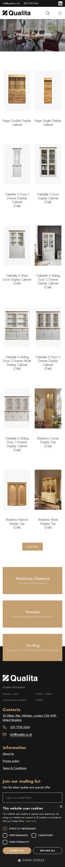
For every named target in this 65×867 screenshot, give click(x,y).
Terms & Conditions (14, 768)
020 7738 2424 (31, 3)
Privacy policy (11, 761)
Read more (31, 821)
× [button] (61, 806)
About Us (8, 754)
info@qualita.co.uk (11, 3)
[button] (32, 860)
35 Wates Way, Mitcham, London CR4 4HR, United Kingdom (30, 718)
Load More (32, 546)
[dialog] (32, 835)
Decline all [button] (47, 850)
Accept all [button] (17, 850)
